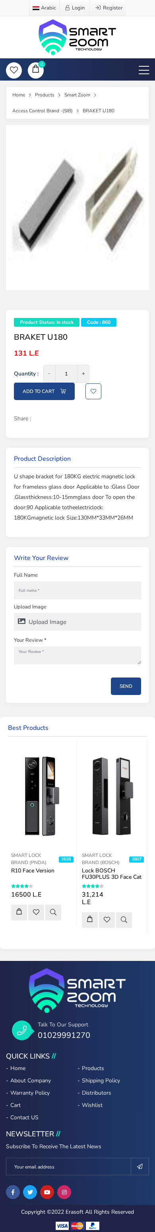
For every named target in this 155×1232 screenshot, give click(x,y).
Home (18, 95)
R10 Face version (32, 870)
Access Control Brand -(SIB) (42, 111)
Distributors (96, 1093)
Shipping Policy (101, 1080)
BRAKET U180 (98, 111)
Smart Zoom (77, 95)
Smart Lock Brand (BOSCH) (101, 859)
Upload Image (30, 606)
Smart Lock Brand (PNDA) (28, 859)
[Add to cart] (19, 912)
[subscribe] (140, 1166)
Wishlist (92, 1105)
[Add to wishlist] (36, 912)
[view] (53, 912)
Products (44, 95)
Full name (26, 575)
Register (113, 8)
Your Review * (30, 640)
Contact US (24, 1117)
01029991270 (64, 1035)
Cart (15, 1105)
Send (126, 686)
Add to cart (38, 391)
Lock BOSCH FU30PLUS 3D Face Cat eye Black (111, 877)
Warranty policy (30, 1093)
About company (30, 1080)
